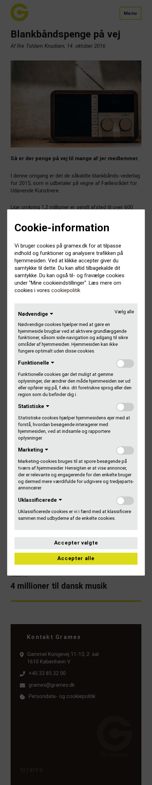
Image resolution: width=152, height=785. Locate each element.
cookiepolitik (65, 290)
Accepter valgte (76, 543)
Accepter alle (75, 558)
